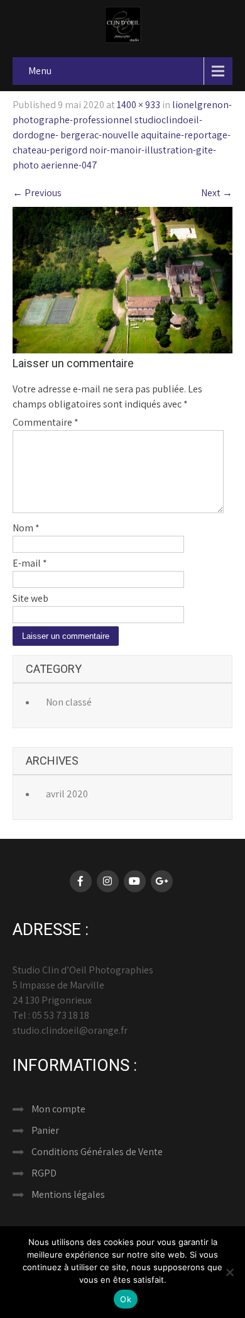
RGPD (44, 1173)
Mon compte (58, 1109)
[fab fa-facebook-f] (81, 881)
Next (216, 192)
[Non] (229, 1272)
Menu (40, 70)
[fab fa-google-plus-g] (162, 881)
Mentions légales (68, 1194)
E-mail (30, 563)
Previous (37, 192)
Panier (45, 1130)
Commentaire (46, 422)
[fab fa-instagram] (108, 881)
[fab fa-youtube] (135, 881)
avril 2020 (67, 793)
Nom (26, 527)
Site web (30, 598)
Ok (125, 1299)
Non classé (69, 702)
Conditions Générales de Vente (97, 1151)
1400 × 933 (138, 104)
